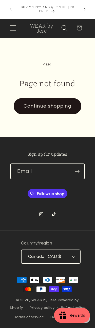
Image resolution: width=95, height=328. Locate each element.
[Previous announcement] (10, 9)
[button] (13, 28)
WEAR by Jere (44, 300)
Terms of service (29, 317)
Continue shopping (47, 106)
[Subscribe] (77, 171)
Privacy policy (42, 308)
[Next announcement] (84, 9)
